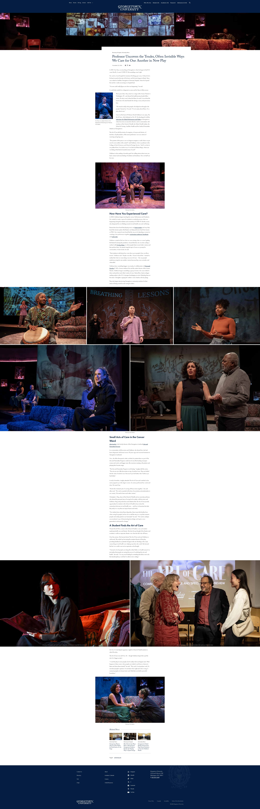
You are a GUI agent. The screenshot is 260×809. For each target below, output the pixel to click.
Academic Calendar (109, 775)
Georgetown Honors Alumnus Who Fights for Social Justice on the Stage (115, 746)
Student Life (156, 3)
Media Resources (109, 782)
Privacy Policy (151, 801)
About (106, 771)
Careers (106, 779)
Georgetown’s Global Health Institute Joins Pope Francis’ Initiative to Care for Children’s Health (143, 747)
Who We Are (147, 3)
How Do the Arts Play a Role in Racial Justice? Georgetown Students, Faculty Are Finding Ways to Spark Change (130, 747)
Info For (89, 2)
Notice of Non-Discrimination (177, 801)
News (70, 2)
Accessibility (166, 801)
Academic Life (165, 3)
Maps (78, 782)
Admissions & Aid (182, 3)
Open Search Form (190, 3)
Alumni (84, 2)
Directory (79, 775)
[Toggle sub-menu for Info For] (92, 3)
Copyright (159, 801)
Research (173, 3)
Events (74, 2)
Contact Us (79, 771)
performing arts (117, 757)
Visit (78, 779)
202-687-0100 (155, 777)
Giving (79, 2)
